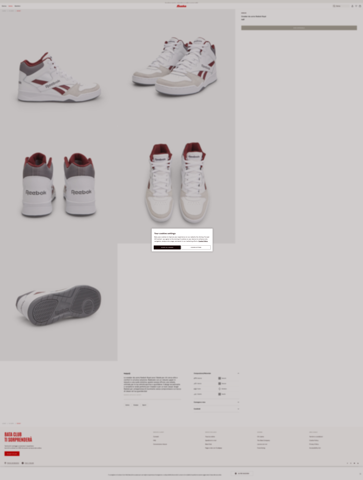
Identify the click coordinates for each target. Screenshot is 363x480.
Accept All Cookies (167, 247)
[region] (182, 240)
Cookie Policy (203, 241)
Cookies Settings (196, 247)
